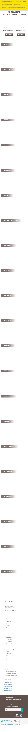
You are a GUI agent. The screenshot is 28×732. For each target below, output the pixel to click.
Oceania (8, 627)
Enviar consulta (8, 684)
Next (22, 28)
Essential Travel (8, 690)
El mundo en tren (8, 688)
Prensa (6, 669)
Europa (8, 625)
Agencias (7, 665)
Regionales (9, 641)
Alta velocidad (10, 635)
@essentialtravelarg (9, 686)
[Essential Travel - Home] (6, 720)
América (8, 621)
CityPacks (9, 637)
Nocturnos (9, 639)
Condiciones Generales (10, 673)
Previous (5, 28)
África (7, 619)
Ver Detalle (9, 34)
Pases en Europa (10, 644)
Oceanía (8, 660)
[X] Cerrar (23, 1)
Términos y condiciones (11, 675)
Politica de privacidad (10, 671)
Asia (7, 623)
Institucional (8, 667)
